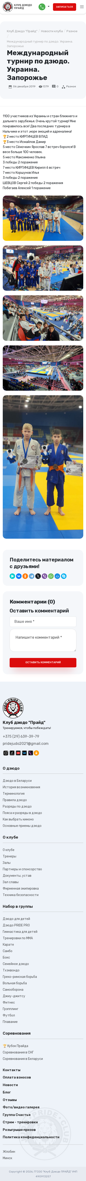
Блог (7, 1092)
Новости (10, 1085)
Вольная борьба (15, 983)
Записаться (64, 7)
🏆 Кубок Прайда (15, 1046)
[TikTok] (12, 753)
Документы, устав (17, 876)
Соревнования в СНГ (18, 1052)
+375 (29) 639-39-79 (21, 736)
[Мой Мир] (57, 576)
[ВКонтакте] (19, 576)
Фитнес (9, 1003)
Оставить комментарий (43, 662)
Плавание (10, 1022)
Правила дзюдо (15, 800)
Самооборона (13, 990)
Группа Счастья (17, 1115)
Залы (7, 863)
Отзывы (10, 1100)
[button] (44, 6)
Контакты (11, 1070)
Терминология (14, 794)
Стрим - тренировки (20, 1122)
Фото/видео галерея (21, 1107)
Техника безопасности (21, 895)
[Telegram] (31, 576)
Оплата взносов (17, 1077)
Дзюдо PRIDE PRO (16, 925)
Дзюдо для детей (16, 919)
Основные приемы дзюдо (22, 826)
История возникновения (21, 787)
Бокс (6, 957)
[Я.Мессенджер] (12, 576)
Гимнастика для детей (20, 932)
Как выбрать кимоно (18, 819)
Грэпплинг (10, 1009)
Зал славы (11, 882)
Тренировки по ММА (18, 938)
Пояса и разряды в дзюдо (22, 813)
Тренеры (9, 856)
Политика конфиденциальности (31, 1137)
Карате (8, 945)
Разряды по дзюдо (17, 806)
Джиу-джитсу (14, 996)
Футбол (9, 1015)
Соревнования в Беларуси (23, 1059)
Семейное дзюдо (16, 964)
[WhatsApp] (51, 576)
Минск (7, 1158)
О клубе (8, 850)
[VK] (24, 753)
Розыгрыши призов (19, 1130)
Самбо (7, 951)
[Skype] (64, 576)
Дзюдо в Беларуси (17, 781)
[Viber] (44, 576)
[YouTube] (18, 753)
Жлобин (9, 1152)
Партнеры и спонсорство (22, 869)
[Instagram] (5, 753)
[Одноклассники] (25, 576)
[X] (38, 576)
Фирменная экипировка (21, 889)
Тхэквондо (11, 970)
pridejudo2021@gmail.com (26, 743)
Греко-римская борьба (20, 977)
